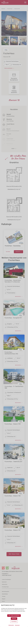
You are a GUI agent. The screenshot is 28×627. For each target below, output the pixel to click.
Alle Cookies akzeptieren (14, 615)
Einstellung (14, 621)
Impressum (17, 625)
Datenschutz (11, 625)
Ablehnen (14, 618)
